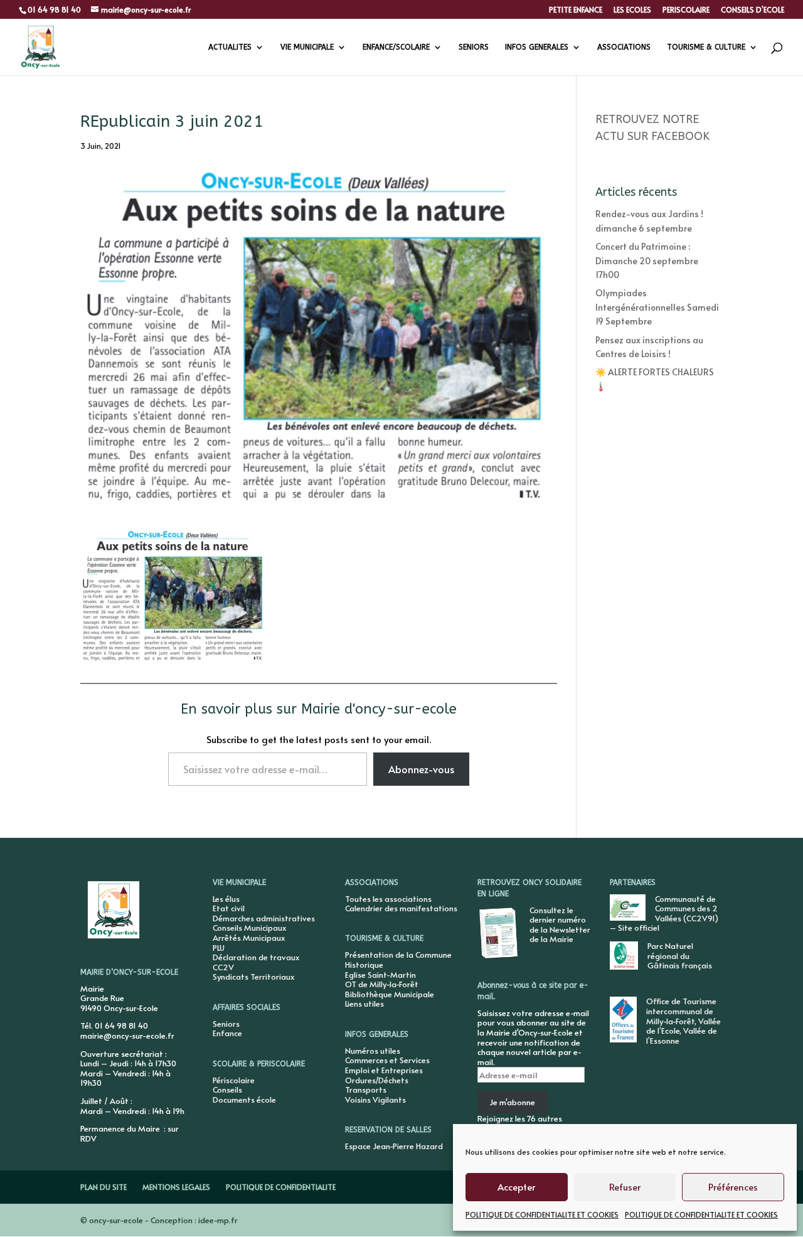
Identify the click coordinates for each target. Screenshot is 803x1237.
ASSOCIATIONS (624, 47)
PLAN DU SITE (103, 1187)
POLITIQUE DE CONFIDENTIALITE (281, 1187)
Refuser (625, 1186)
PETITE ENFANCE (575, 10)
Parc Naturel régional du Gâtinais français (679, 955)
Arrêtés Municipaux (249, 937)
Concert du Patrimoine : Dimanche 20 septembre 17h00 (646, 260)
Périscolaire (234, 1080)
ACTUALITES (230, 47)
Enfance (227, 1033)
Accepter (516, 1186)
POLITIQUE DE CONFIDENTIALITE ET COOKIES (542, 1214)
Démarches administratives (264, 918)
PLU (219, 947)
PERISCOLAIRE (686, 10)
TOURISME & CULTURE (706, 47)
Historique (364, 964)
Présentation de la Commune (398, 954)
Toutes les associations (388, 898)
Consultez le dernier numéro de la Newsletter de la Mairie (559, 924)
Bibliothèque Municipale (389, 994)
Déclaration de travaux (256, 957)
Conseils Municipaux (249, 927)
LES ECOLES (632, 10)
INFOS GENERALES (536, 47)
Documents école (244, 1099)
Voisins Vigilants (375, 1099)
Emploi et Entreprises (384, 1070)
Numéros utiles (372, 1050)
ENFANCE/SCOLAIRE (396, 47)
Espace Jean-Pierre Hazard (394, 1146)
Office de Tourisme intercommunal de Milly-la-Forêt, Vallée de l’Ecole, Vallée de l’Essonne (683, 1020)
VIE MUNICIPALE (307, 47)
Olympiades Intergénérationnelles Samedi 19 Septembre (657, 307)
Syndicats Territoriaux (253, 976)
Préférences (733, 1186)
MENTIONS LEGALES (176, 1187)
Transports (365, 1089)
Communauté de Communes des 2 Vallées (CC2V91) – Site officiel (664, 913)
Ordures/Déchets (376, 1080)
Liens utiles (364, 1003)
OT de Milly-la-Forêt (381, 984)
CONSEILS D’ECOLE (752, 10)
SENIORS (474, 47)
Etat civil (229, 908)
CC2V (223, 967)
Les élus (226, 898)
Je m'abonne (512, 1102)
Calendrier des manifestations (401, 908)
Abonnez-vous (421, 769)
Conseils (227, 1089)
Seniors (226, 1023)
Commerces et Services (387, 1060)
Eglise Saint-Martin (380, 974)
